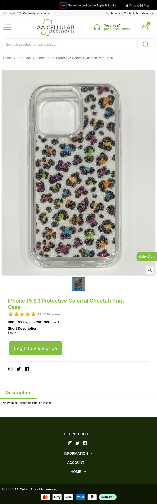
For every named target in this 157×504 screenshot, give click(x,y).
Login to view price (35, 348)
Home (7, 58)
